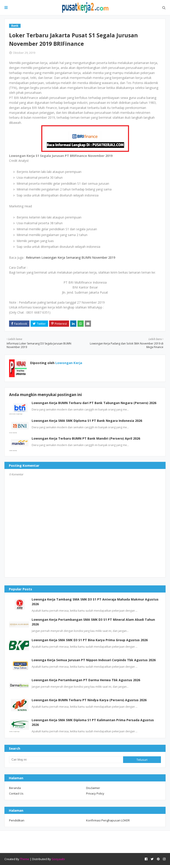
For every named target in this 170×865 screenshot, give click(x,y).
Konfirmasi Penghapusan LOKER (108, 820)
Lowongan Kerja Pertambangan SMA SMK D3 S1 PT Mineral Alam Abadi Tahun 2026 (93, 621)
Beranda (15, 788)
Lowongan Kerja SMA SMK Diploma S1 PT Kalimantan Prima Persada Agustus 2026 (93, 722)
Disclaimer (93, 788)
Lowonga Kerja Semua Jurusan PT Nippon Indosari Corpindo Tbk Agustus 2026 (94, 660)
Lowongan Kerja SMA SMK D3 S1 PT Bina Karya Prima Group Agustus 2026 (90, 640)
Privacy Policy (95, 793)
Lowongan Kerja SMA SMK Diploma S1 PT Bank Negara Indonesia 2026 (87, 420)
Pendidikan (16, 820)
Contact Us (16, 793)
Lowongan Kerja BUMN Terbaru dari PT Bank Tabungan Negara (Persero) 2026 (94, 403)
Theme (24, 859)
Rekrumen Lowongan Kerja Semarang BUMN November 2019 (70, 257)
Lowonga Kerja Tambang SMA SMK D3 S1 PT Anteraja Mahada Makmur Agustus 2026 (95, 601)
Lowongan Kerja (68, 362)
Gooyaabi (58, 859)
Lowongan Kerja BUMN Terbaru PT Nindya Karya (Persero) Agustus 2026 (89, 700)
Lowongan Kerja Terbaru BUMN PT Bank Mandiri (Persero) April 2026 (86, 438)
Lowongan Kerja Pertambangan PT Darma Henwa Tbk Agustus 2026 (86, 680)
